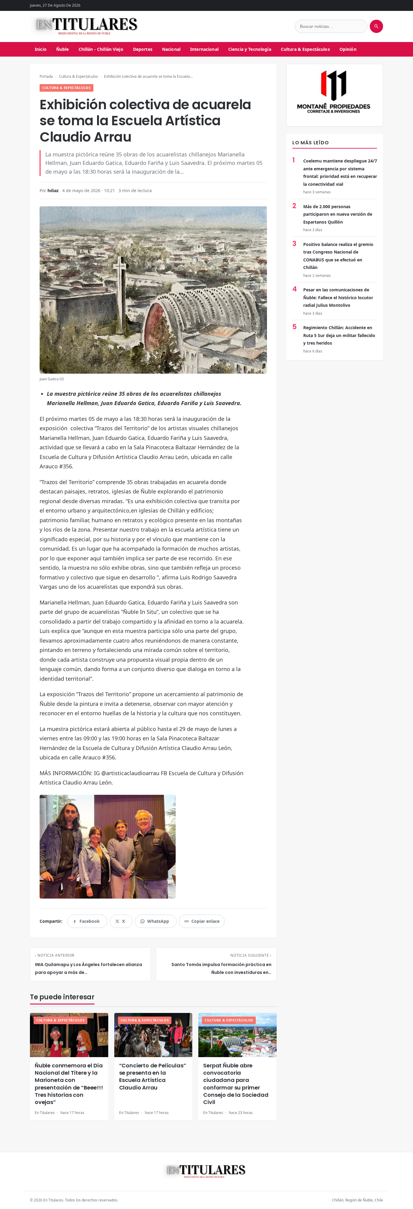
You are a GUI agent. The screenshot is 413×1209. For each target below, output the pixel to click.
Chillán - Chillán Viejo (101, 49)
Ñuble (62, 49)
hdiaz (53, 190)
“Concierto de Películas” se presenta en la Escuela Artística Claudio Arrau (152, 1076)
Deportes (142, 49)
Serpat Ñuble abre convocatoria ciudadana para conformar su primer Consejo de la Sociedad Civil (235, 1084)
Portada (46, 76)
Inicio (41, 49)
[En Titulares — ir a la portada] (87, 26)
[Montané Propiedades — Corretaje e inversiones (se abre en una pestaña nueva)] (334, 95)
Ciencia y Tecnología (249, 49)
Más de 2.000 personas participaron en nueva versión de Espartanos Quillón (337, 214)
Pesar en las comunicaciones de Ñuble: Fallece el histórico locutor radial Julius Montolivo (338, 297)
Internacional (204, 49)
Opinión (348, 49)
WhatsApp (158, 922)
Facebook (89, 922)
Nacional (171, 49)
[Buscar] (376, 26)
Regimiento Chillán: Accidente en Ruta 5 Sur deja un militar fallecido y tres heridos (339, 335)
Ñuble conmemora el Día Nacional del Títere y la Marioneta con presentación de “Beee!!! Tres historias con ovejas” (69, 1084)
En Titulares (45, 1112)
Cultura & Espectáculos (305, 49)
